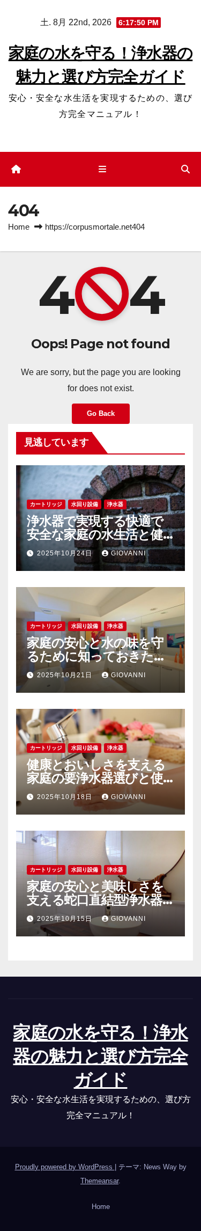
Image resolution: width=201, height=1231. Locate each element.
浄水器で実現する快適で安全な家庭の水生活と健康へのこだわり (95, 534)
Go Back (101, 413)
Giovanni (128, 553)
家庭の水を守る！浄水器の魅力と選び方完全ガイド (100, 1056)
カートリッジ (46, 504)
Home (18, 226)
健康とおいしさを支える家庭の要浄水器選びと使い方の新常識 (96, 778)
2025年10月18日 (65, 797)
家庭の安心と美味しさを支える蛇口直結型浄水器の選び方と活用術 (95, 899)
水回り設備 (84, 504)
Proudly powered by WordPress (65, 1167)
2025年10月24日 (65, 553)
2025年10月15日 (65, 918)
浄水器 (115, 504)
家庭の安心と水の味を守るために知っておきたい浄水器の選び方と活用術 (97, 656)
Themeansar (99, 1181)
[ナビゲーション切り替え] (102, 169)
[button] (185, 169)
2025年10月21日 (65, 675)
